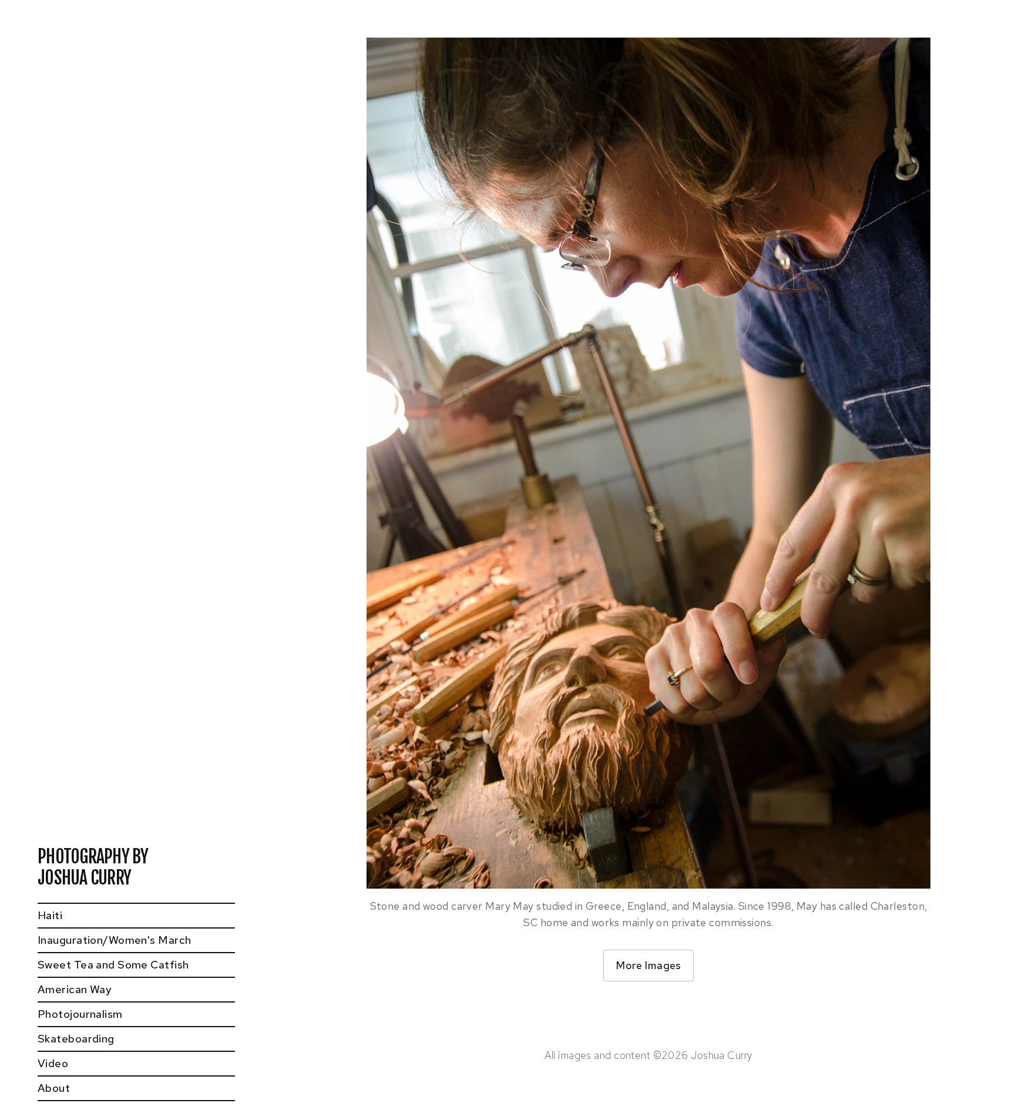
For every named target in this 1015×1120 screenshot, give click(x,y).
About (54, 1088)
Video (53, 1063)
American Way (75, 989)
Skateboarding (76, 1038)
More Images (648, 965)
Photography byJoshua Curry (93, 867)
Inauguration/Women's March (114, 940)
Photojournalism (80, 1014)
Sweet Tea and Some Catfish (113, 964)
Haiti (50, 915)
